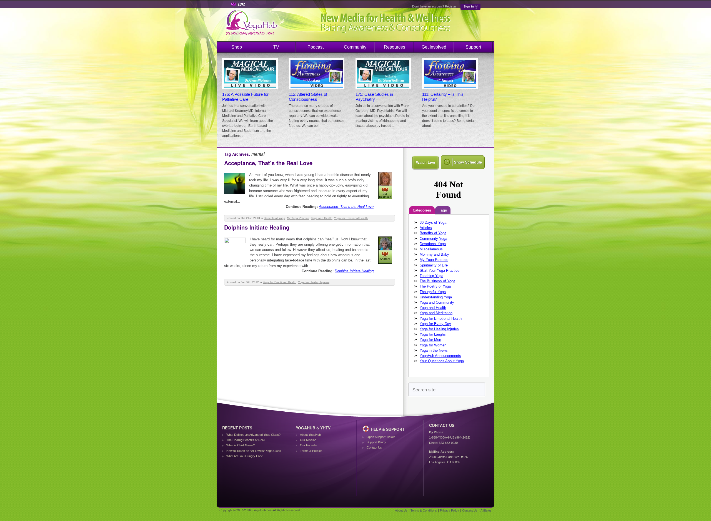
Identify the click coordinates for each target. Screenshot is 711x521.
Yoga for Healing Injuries (313, 282)
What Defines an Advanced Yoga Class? (253, 434)
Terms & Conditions (423, 510)
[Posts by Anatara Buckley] (385, 265)
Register (450, 6)
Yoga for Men (430, 340)
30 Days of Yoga (433, 222)
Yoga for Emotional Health (351, 218)
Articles (426, 228)
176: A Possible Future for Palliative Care (245, 97)
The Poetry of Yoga (435, 286)
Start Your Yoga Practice (439, 270)
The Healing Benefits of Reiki (245, 440)
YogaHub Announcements (440, 356)
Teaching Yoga (431, 276)
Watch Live (425, 162)
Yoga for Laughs (433, 334)
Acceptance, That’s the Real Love (268, 163)
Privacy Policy (449, 510)
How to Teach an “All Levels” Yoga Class (253, 450)
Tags (443, 210)
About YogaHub (310, 434)
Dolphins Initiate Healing (256, 227)
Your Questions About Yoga (442, 361)
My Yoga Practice (298, 218)
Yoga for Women (433, 345)
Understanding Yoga (436, 297)
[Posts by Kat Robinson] (385, 200)
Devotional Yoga (433, 244)
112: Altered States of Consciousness (308, 97)
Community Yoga (433, 238)
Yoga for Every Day (435, 324)
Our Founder (308, 445)
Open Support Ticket (381, 437)
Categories (422, 210)
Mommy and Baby (434, 254)
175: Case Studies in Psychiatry (374, 97)
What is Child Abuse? (240, 445)
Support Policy (376, 442)
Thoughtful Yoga (433, 292)
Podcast (315, 47)
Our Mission (308, 440)
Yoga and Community (437, 302)
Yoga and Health (321, 218)
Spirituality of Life (434, 265)
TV (276, 47)
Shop (236, 47)
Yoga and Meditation (436, 313)
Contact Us (374, 447)
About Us (401, 510)
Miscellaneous (431, 249)
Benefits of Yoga (274, 218)
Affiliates (486, 510)
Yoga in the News (434, 350)
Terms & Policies (311, 450)
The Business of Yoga (437, 281)
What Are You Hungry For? (244, 456)
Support (473, 47)
